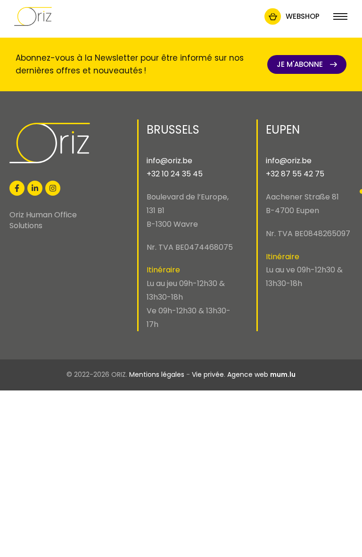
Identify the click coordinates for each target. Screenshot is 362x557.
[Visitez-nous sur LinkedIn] (34, 188)
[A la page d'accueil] (33, 16)
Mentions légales (156, 374)
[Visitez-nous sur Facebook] (17, 188)
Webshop (303, 16)
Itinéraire (163, 269)
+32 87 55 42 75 (295, 173)
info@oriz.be (169, 160)
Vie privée (208, 374)
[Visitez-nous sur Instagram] (52, 188)
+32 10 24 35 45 (175, 173)
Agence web (247, 374)
